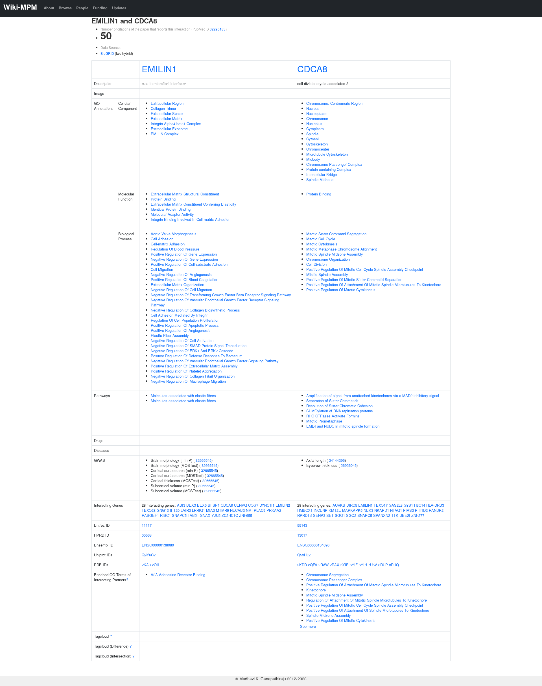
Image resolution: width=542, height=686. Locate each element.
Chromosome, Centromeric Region (334, 103)
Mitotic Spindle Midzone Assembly (334, 254)
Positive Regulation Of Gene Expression (184, 254)
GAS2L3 (396, 505)
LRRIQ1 (198, 510)
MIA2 (210, 510)
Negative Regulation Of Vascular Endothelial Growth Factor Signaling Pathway (215, 360)
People (82, 7)
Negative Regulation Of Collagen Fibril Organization (193, 376)
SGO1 (340, 515)
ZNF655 (245, 515)
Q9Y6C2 (149, 554)
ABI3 (181, 505)
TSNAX (204, 515)
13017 (302, 535)
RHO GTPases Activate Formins (333, 416)
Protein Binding (163, 199)
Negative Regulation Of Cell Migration (181, 289)
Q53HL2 (304, 554)
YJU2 (215, 515)
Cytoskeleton (317, 144)
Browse (65, 7)
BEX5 (202, 505)
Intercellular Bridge (321, 174)
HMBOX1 (304, 510)
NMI (249, 510)
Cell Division (316, 264)
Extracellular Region (167, 103)
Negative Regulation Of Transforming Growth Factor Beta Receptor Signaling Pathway (221, 294)
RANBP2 (436, 510)
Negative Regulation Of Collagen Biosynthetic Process (195, 310)
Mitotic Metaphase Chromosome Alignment (341, 249)
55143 (302, 525)
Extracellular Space (167, 113)
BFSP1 (214, 505)
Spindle (312, 133)
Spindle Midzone (319, 179)
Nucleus (313, 108)
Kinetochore (316, 590)
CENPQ (240, 505)
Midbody (313, 159)
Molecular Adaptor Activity (172, 214)
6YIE (344, 564)
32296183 (218, 29)
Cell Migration (162, 269)
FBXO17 (381, 505)
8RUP (383, 564)
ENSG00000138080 (158, 545)
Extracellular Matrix (166, 118)
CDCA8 (312, 68)
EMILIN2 (283, 505)
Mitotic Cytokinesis (322, 244)
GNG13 (163, 510)
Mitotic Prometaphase (324, 421)
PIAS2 (408, 510)
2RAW (323, 564)
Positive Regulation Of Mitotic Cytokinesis (340, 289)
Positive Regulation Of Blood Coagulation (184, 279)
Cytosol (312, 138)
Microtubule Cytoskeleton (327, 154)
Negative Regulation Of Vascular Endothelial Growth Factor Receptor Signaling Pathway (215, 302)
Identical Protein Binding (171, 209)
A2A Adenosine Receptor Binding (178, 574)
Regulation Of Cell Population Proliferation (185, 320)
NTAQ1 (396, 510)
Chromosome (317, 118)
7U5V (372, 564)
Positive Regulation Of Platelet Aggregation (186, 371)
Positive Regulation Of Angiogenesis (181, 330)
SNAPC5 (179, 515)
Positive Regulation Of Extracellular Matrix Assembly (194, 366)
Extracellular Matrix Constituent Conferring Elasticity (193, 204)
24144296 (337, 460)
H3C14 (419, 505)
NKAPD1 (381, 510)
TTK (394, 515)
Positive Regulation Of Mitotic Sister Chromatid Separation (354, 279)
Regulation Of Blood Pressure (175, 249)
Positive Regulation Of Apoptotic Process (185, 325)
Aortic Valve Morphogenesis (173, 233)
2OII (155, 564)
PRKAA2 (273, 510)
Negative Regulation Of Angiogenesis (181, 274)
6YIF (354, 564)
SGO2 (351, 515)
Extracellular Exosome (169, 128)
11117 (147, 525)
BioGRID (107, 53)
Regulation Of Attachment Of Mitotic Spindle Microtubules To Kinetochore (366, 600)
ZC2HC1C (230, 515)
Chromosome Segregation (327, 574)
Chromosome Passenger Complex (334, 164)
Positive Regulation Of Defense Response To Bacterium (196, 355)
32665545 (203, 460)
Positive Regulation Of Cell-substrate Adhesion (189, 264)
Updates (119, 7)
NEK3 (368, 510)
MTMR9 (222, 510)
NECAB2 (237, 510)
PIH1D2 (421, 510)
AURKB (339, 505)
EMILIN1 (159, 68)
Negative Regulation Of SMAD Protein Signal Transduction (198, 345)
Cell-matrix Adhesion (168, 244)
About (49, 7)
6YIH (363, 564)
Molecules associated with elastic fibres (183, 395)
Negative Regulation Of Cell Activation (182, 340)
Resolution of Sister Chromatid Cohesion (339, 405)
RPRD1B (304, 515)
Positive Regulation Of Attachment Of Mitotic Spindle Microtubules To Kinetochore (373, 284)
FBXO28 (149, 510)
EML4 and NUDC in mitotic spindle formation (342, 426)
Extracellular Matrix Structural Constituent (185, 194)
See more (308, 626)
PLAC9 (259, 510)
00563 (147, 535)
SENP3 (319, 515)
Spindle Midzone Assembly (328, 615)
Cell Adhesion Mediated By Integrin (179, 315)
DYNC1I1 (266, 505)
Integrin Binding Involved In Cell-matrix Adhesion (190, 219)
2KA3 (146, 564)
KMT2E (335, 510)
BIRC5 (351, 505)
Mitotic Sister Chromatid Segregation (336, 233)
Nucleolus (314, 123)
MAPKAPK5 (352, 510)
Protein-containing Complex (328, 169)
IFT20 (175, 510)
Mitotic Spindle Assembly (327, 274)
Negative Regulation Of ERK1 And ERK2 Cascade (192, 350)
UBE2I (404, 515)
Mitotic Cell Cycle (320, 238)
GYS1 (408, 505)
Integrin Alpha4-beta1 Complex (176, 123)
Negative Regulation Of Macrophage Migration (188, 381)
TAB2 (192, 515)
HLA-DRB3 (435, 505)
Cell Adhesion (162, 238)
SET (330, 515)
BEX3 (191, 505)
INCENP (320, 510)
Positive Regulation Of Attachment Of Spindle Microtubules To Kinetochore (367, 610)
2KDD (302, 564)
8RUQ (394, 564)
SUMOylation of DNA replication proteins (339, 410)
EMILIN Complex (165, 133)
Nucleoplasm (316, 113)
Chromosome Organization (328, 259)
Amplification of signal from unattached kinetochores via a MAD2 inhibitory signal (372, 395)
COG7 (253, 505)
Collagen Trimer (163, 108)
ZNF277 (417, 515)
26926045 (349, 465)
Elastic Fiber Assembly (170, 335)
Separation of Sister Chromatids (332, 400)
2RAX (334, 564)
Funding (100, 7)
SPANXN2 (381, 515)
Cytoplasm (315, 128)
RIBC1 (165, 515)
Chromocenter (317, 149)
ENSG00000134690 (313, 545)
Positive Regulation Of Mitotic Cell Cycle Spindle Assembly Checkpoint (364, 269)
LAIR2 (186, 510)
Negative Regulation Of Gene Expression (184, 259)
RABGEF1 (150, 515)
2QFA (312, 564)
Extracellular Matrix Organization (177, 284)
